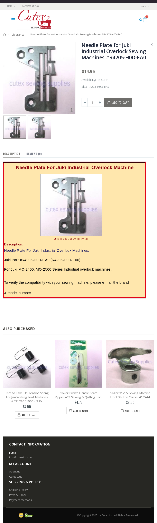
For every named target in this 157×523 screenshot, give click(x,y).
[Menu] (13, 19)
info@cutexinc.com (21, 457)
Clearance (18, 34)
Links (143, 6)
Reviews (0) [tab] (34, 153)
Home (4, 34)
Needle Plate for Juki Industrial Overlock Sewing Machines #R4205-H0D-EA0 (114, 51)
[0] (145, 20)
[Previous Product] (151, 44)
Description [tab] (11, 153)
